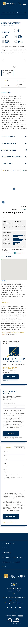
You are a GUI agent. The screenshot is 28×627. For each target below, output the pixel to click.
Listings (8, 332)
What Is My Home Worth (14, 591)
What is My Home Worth (11, 562)
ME (12, 332)
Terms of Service (10, 522)
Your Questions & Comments (10, 475)
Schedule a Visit (19, 447)
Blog (4, 567)
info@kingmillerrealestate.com (15, 603)
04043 (4, 334)
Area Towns (10, 543)
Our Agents (5, 380)
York (15, 332)
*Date (4, 463)
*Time (4, 469)
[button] (25, 13)
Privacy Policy (5, 302)
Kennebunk (21, 332)
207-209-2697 (10, 368)
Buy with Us (6, 548)
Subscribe (11, 433)
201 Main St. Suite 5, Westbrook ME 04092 (15, 597)
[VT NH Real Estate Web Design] (14, 621)
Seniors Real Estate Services (12, 557)
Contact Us (11, 377)
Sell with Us (6, 553)
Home (3, 332)
